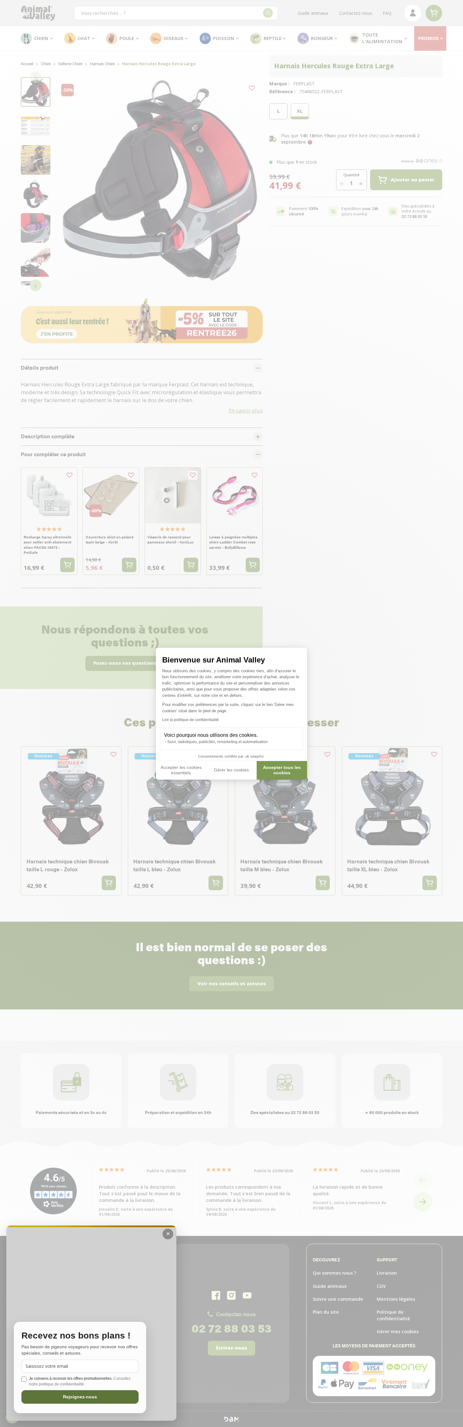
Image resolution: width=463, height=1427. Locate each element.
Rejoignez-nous (80, 1396)
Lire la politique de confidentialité (190, 720)
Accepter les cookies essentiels (181, 770)
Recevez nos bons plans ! (75, 1335)
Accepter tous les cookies (282, 770)
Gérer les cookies (231, 769)
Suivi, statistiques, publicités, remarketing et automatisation (217, 742)
